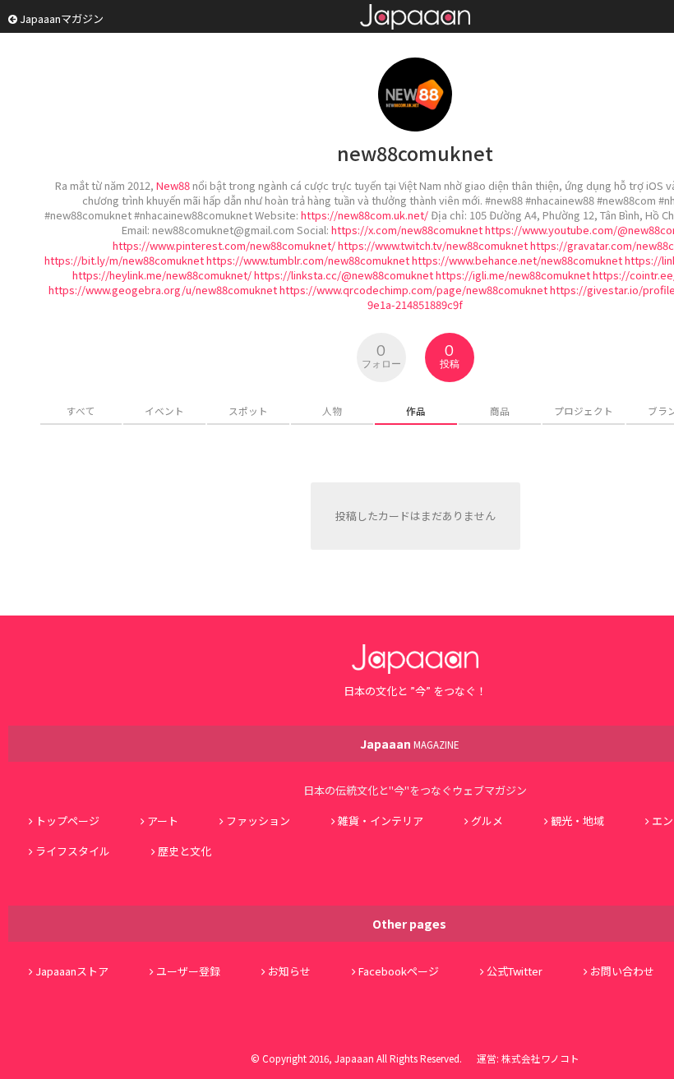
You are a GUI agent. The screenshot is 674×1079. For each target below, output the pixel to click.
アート (162, 820)
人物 (332, 410)
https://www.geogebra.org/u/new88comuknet (162, 289)
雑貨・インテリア (380, 820)
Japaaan (415, 17)
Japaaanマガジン (60, 18)
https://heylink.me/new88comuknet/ (162, 275)
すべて (81, 410)
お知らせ (289, 971)
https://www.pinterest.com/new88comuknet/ (224, 245)
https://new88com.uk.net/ (364, 215)
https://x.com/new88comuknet (406, 229)
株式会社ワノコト (540, 1058)
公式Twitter (514, 971)
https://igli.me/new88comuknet (513, 275)
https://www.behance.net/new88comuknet (517, 260)
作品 (416, 410)
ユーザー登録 (188, 971)
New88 (173, 185)
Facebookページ (398, 971)
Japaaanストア (71, 971)
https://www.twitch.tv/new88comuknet (433, 245)
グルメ (487, 820)
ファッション (258, 820)
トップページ (67, 820)
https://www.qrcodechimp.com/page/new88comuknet (413, 289)
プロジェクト (583, 410)
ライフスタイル (72, 851)
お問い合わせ (622, 971)
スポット (248, 410)
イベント (164, 410)
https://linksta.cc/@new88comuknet (343, 275)
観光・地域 (577, 820)
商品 (500, 410)
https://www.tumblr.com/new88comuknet (307, 260)
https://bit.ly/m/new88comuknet (124, 260)
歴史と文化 (184, 851)
